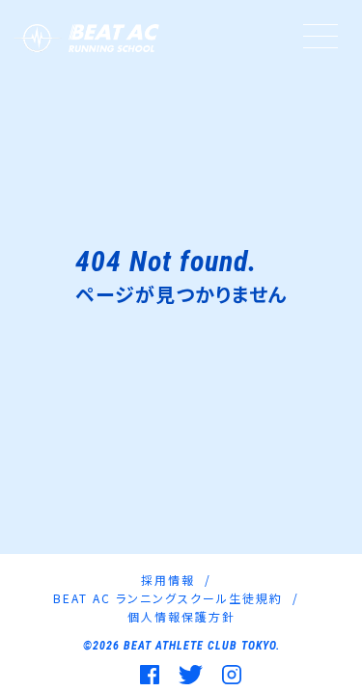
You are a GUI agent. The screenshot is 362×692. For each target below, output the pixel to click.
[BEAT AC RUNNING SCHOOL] (84, 38)
